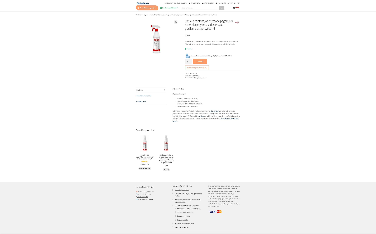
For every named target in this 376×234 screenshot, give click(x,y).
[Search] (221, 8)
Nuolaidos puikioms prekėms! (184, 224)
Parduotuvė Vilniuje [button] (169, 8)
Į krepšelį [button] (166, 170)
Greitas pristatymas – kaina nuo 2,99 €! (175, 3)
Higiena (146, 15)
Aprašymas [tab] (139, 90)
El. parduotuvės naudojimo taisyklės (187, 206)
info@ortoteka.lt (209, 3)
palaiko (200, 116)
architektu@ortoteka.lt (146, 199)
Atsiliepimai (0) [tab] (141, 101)
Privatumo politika (183, 216)
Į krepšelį (200, 61)
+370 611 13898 (195, 3)
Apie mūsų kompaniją (182, 190)
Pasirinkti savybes (144, 168)
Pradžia (140, 15)
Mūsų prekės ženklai (181, 227)
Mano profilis (222, 3)
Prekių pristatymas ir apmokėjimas (189, 208)
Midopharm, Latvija (200, 78)
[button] (175, 22)
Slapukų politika (182, 220)
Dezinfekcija (153, 15)
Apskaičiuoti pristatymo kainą (197, 68)
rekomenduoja (215, 111)
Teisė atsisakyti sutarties (185, 212)
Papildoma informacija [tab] (143, 96)
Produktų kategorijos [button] (147, 8)
